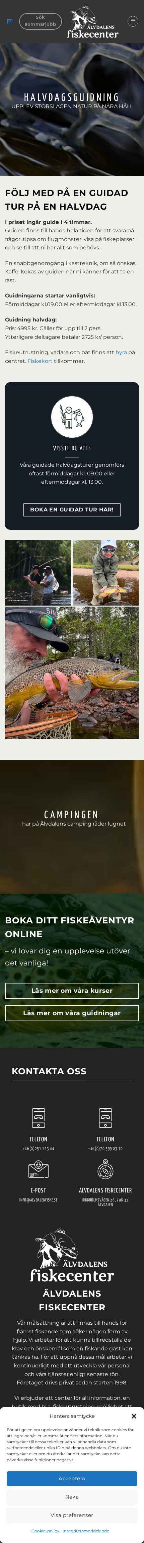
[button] (134, 1416)
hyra (121, 352)
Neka (72, 1497)
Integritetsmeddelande (86, 1530)
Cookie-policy (45, 1530)
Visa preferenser (72, 1515)
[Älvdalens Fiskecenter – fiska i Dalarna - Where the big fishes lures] (93, 21)
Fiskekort (40, 361)
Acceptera (72, 1478)
